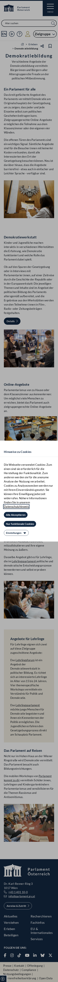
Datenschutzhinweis (16, 506)
